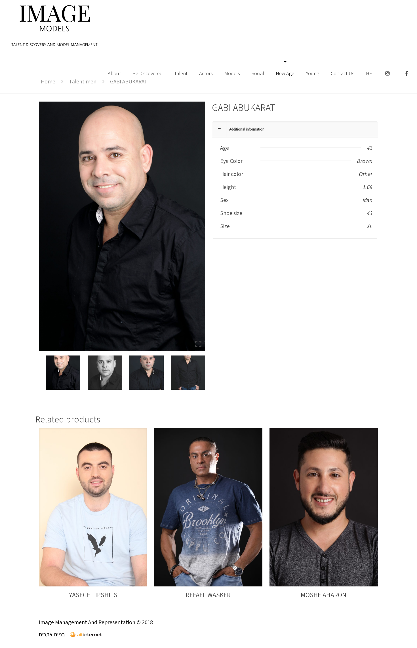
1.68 (367, 187)
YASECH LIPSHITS (93, 595)
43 (369, 148)
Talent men (82, 81)
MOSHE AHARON (323, 595)
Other (365, 174)
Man (367, 200)
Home (48, 81)
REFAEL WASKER (208, 595)
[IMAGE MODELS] (55, 25)
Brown (364, 161)
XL (369, 226)
